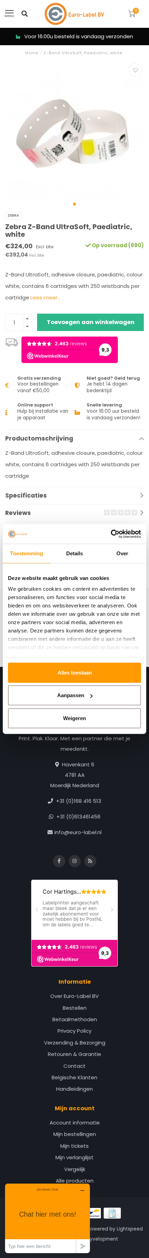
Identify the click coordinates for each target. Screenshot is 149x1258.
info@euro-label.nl (78, 832)
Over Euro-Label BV (74, 996)
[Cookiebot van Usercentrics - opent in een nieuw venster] (110, 534)
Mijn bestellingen (74, 1134)
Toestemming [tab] (26, 553)
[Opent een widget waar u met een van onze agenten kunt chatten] (47, 1218)
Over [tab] (122, 553)
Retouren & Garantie (74, 1054)
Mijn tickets (74, 1146)
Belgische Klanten (74, 1077)
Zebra (13, 215)
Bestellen (75, 1007)
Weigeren (74, 718)
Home (31, 53)
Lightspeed (130, 1229)
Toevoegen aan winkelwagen (90, 322)
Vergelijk (74, 1169)
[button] (74, 204)
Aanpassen (70, 695)
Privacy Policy (74, 1030)
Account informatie (75, 1122)
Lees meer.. (45, 297)
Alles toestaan (75, 672)
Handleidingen (74, 1088)
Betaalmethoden (74, 1019)
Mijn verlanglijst (74, 1157)
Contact (74, 1066)
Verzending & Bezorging (74, 1042)
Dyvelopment (102, 1239)
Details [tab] (74, 553)
